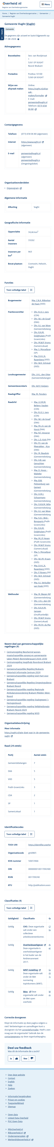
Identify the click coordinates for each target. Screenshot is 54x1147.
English (11, 1081)
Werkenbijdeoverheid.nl (19, 1139)
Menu (47, 4)
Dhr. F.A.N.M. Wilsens (43, 504)
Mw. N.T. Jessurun (42, 432)
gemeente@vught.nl (37, 102)
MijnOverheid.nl (15, 1129)
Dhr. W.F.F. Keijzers (40, 386)
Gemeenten (44, 13)
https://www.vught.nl (31, 142)
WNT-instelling (30, 970)
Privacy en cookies (16, 1099)
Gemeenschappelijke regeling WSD (23, 713)
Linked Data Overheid (18, 1118)
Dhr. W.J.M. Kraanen (43, 558)
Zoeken (11, 1088)
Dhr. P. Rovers (40, 572)
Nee (25, 1058)
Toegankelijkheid (16, 1103)
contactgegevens (12, 1036)
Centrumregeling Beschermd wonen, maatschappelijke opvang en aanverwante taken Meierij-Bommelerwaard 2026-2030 (27, 655)
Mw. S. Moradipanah (43, 349)
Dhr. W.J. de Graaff (42, 318)
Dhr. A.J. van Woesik (43, 325)
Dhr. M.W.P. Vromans (43, 342)
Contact (11, 1078)
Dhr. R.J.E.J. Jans (41, 312)
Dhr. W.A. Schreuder (43, 363)
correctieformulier (30, 1029)
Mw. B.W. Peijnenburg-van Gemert (41, 484)
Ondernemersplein (16, 1136)
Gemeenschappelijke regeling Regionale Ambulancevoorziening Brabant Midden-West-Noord (28, 693)
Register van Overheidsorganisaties (23, 13)
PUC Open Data (15, 1121)
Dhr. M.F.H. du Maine (43, 624)
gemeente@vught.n (30, 160)
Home (4, 13)
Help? (18, 39)
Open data (13, 1114)
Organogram (13, 188)
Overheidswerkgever (33, 944)
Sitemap (12, 1106)
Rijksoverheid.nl (15, 1132)
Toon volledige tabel (16, 290)
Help (10, 1085)
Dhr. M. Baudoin (41, 453)
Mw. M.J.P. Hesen (42, 538)
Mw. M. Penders (39, 394)
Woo (25, 991)
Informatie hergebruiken (19, 1096)
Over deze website (16, 1074)
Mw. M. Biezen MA (42, 594)
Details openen (2, 34)
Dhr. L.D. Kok (40, 439)
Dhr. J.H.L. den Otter (41, 374)
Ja (11, 1058)
